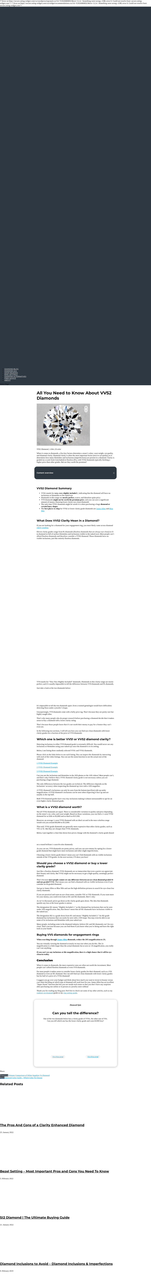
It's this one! (58, 1057)
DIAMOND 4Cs (10, 371)
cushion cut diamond (45, 993)
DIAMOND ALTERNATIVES (15, 376)
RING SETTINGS (11, 375)
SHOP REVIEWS (11, 373)
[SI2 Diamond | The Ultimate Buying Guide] (24, 1210)
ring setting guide (70, 993)
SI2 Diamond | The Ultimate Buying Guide (35, 1217)
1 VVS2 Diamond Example (47, 763)
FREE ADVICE (10, 378)
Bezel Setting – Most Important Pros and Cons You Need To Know (54, 1171)
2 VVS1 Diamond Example (47, 767)
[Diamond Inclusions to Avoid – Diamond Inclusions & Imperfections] (24, 1256)
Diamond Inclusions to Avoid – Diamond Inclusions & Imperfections (56, 1264)
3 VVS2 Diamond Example (47, 771)
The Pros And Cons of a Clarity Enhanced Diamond (42, 1125)
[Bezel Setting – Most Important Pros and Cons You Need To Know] (24, 1164)
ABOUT (7, 380)
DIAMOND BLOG (11, 369)
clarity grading (42, 528)
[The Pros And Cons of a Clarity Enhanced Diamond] (24, 1118)
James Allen (101, 509)
